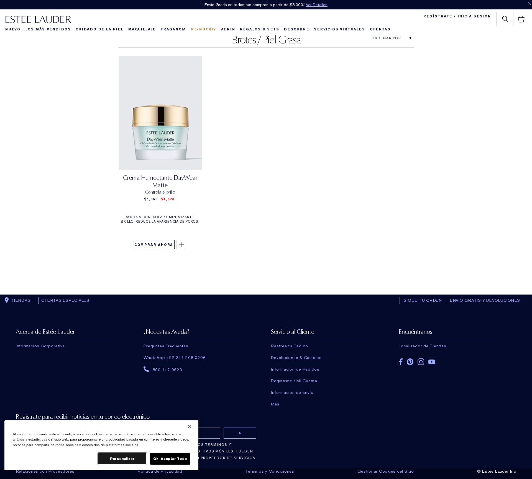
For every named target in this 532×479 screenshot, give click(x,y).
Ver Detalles (317, 4)
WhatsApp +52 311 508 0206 (175, 357)
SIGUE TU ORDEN (423, 300)
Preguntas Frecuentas (166, 346)
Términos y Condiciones (269, 471)
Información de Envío (292, 392)
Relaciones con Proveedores (45, 471)
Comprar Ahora (153, 245)
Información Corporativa (40, 346)
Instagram (421, 361)
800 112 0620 (167, 369)
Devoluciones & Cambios (296, 357)
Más (275, 404)
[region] (101, 445)
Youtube (431, 362)
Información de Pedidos (295, 369)
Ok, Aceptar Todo (170, 458)
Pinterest (410, 361)
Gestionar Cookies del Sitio (385, 471)
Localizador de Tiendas (422, 346)
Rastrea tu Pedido (289, 346)
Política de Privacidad (160, 471)
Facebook (401, 361)
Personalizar (122, 458)
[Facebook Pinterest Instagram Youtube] (452, 360)
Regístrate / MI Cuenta (294, 381)
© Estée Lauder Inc (496, 471)
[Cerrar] (189, 426)
